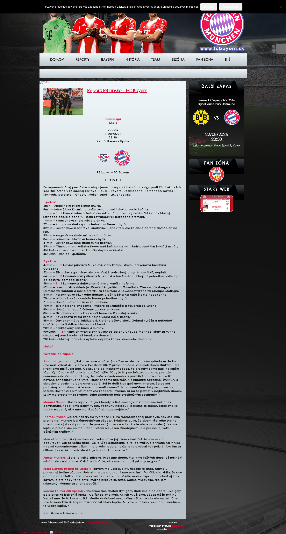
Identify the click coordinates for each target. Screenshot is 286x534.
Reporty (82, 59)
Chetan (25, 532)
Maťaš (180, 522)
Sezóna (178, 59)
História (132, 59)
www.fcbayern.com (96, 522)
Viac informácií (230, 6)
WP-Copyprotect (40, 532)
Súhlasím (209, 6)
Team (155, 59)
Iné (227, 59)
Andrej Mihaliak (176, 529)
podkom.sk (178, 525)
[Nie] (281, 7)
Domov (57, 59)
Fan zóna (204, 59)
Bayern (107, 59)
